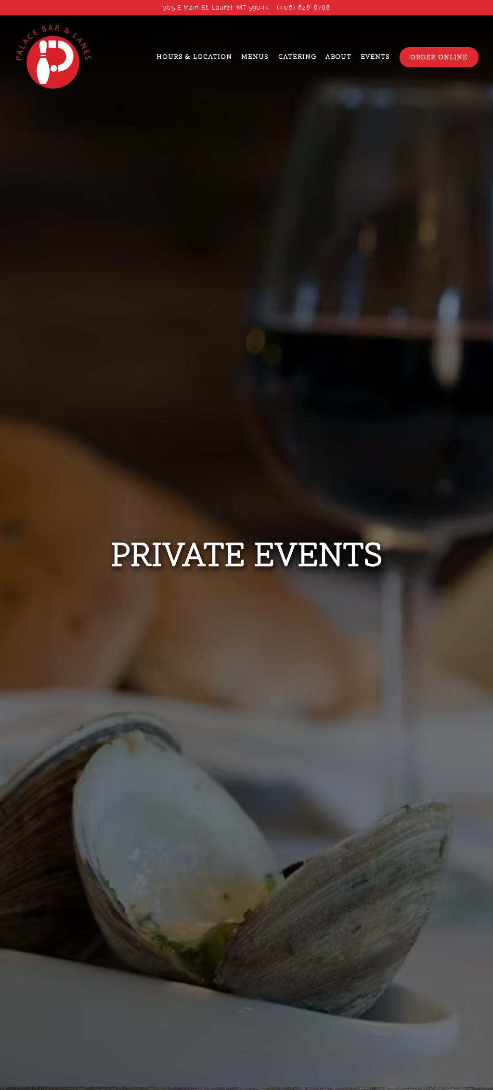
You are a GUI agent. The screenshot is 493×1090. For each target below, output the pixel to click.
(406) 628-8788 (303, 7)
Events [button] (375, 57)
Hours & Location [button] (194, 57)
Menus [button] (255, 57)
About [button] (338, 57)
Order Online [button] (438, 58)
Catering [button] (297, 57)
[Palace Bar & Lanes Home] (52, 57)
